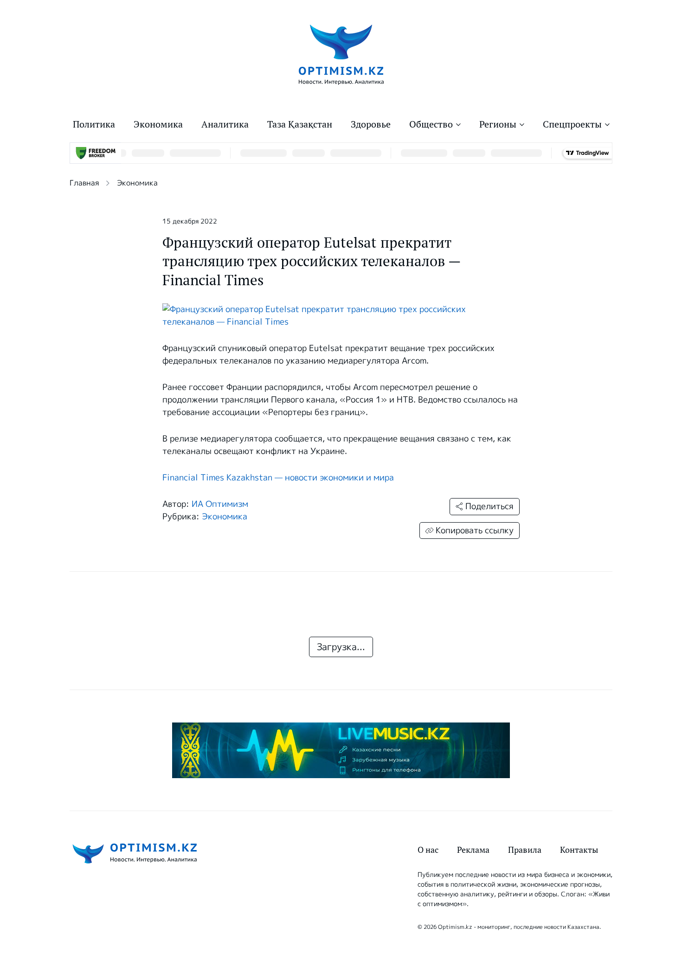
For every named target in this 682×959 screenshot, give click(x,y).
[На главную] (341, 54)
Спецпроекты (572, 124)
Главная (84, 183)
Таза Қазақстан (299, 124)
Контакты (579, 849)
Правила (524, 849)
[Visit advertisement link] (341, 750)
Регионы (497, 124)
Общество (431, 124)
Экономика (158, 124)
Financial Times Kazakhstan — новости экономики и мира (278, 478)
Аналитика (225, 124)
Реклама (473, 849)
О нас (428, 849)
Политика (94, 124)
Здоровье (371, 124)
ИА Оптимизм (220, 504)
